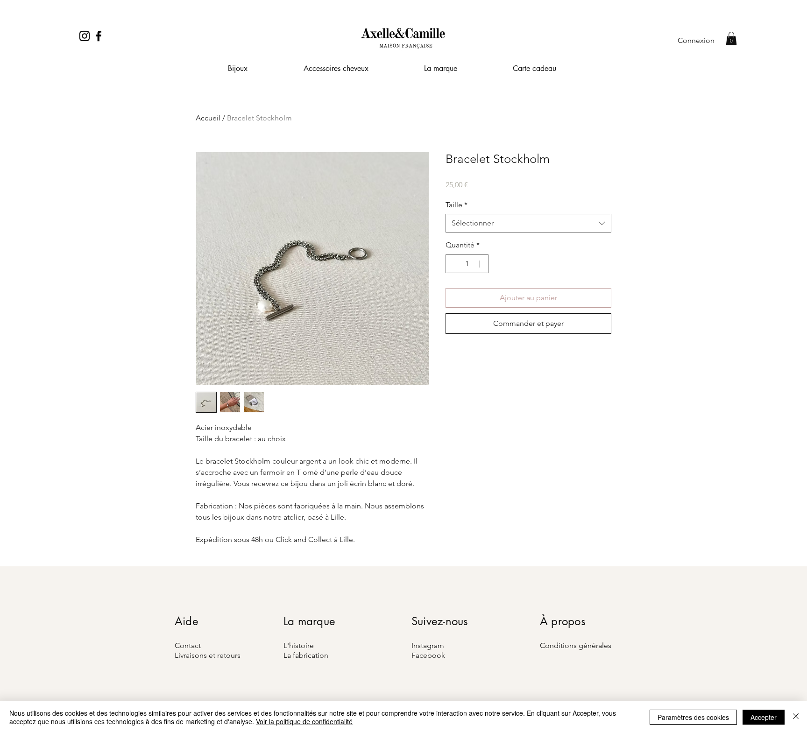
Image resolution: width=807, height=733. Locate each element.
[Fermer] (795, 717)
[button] (731, 38)
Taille (456, 204)
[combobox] (528, 223)
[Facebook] (99, 36)
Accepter (763, 717)
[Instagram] (85, 36)
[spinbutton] (467, 264)
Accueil (208, 117)
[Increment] (480, 264)
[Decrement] (453, 264)
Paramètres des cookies (693, 717)
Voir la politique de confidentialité (304, 721)
